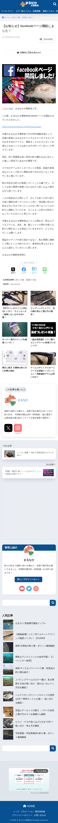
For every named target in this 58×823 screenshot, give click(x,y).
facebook (15, 284)
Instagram (18, 433)
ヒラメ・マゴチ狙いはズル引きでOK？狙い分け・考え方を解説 (34, 724)
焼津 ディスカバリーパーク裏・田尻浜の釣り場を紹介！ (35, 670)
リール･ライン (7, 11)
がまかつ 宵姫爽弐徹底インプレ (30, 623)
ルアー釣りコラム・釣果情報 (28, 11)
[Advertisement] (29, 510)
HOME (30, 806)
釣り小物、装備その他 (26, 280)
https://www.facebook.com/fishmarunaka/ (21, 127)
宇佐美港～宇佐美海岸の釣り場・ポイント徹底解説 (34, 735)
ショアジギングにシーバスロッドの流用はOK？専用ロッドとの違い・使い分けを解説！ (34, 699)
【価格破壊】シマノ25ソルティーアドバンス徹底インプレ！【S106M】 (34, 636)
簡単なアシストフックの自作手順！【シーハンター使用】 (34, 659)
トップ (16, 812)
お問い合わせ (40, 815)
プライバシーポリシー (22, 815)
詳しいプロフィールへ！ (28, 579)
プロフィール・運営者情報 (33, 812)
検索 (53, 603)
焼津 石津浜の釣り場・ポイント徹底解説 (35, 646)
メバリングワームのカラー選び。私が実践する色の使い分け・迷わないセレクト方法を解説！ (34, 683)
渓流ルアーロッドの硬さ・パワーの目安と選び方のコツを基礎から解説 (34, 712)
